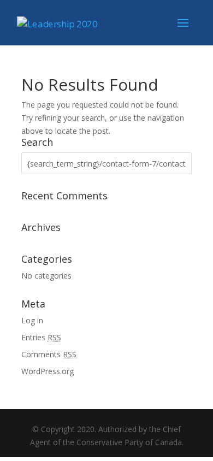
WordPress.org (47, 371)
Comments (48, 354)
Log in (32, 320)
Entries (41, 337)
